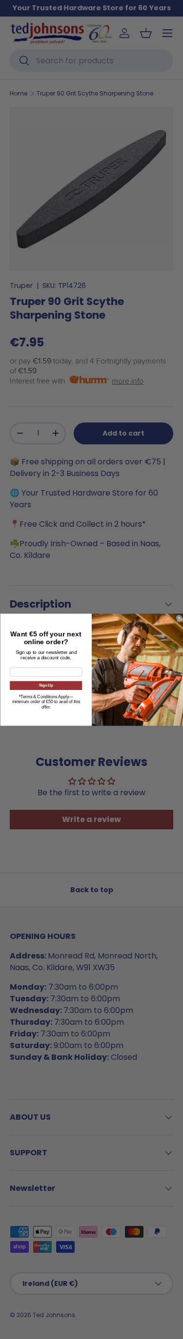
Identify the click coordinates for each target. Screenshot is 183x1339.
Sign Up (46, 685)
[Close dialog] (179, 617)
